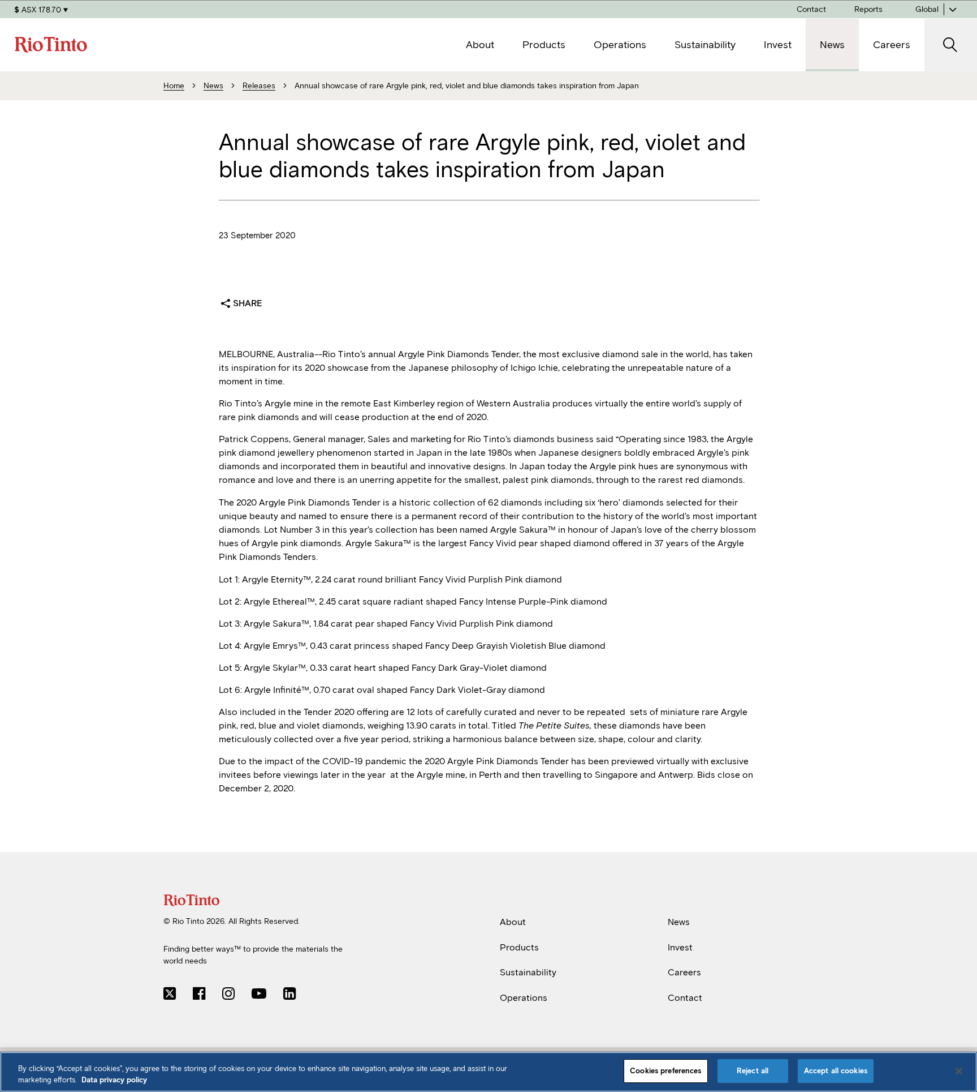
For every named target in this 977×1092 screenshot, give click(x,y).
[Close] (958, 1071)
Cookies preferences (665, 1071)
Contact (685, 997)
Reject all (752, 1071)
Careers (684, 972)
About (513, 922)
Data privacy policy (114, 1080)
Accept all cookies (835, 1071)
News (679, 922)
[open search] (950, 45)
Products (519, 946)
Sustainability (528, 972)
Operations (523, 997)
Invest (680, 946)
